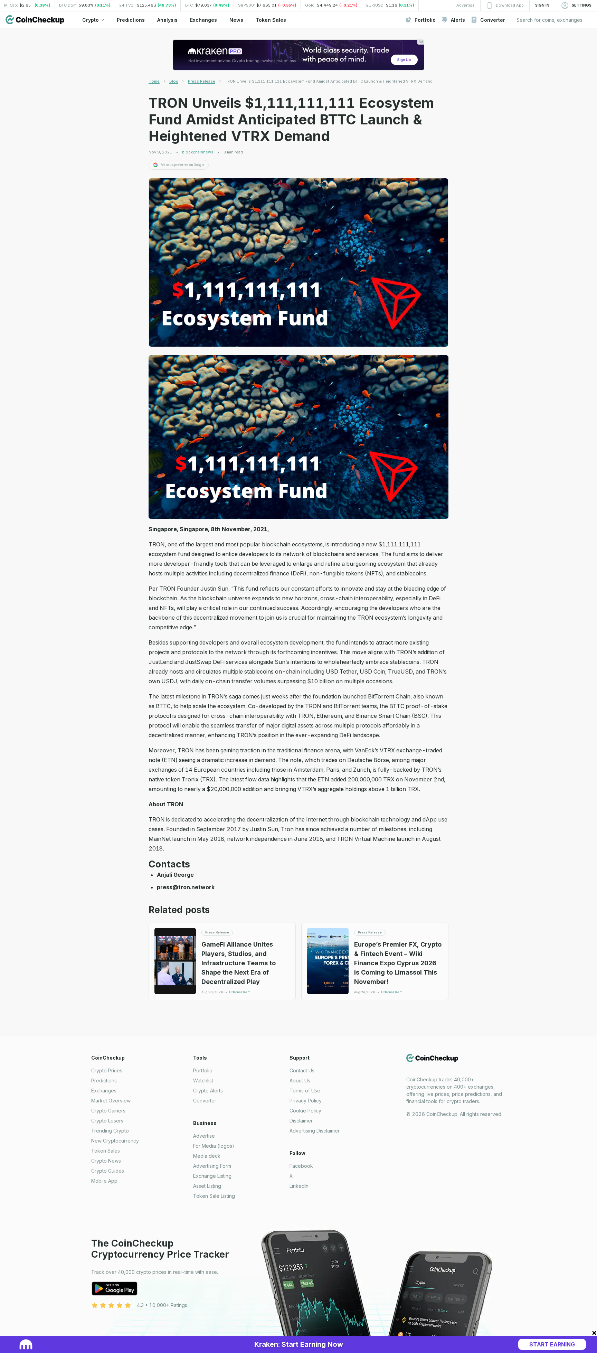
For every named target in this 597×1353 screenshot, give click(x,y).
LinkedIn (299, 1186)
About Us (300, 1080)
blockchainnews (198, 152)
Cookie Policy (305, 1111)
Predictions (104, 1080)
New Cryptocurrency (115, 1141)
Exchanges (103, 1090)
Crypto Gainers (108, 1111)
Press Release (201, 81)
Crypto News (106, 1161)
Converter (204, 1100)
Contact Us (302, 1070)
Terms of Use (305, 1090)
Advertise (204, 1136)
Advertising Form (212, 1166)
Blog (173, 81)
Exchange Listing (212, 1176)
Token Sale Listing (214, 1196)
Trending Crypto (110, 1131)
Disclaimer (301, 1121)
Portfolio (202, 1070)
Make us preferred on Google (182, 165)
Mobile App (104, 1181)
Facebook (301, 1166)
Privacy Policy (306, 1100)
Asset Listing (207, 1186)
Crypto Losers (107, 1121)
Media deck (206, 1156)
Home (154, 81)
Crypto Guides (107, 1171)
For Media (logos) (213, 1146)
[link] (329, 81)
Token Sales (105, 1151)
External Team (239, 992)
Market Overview (111, 1100)
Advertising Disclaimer (315, 1131)
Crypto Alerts (208, 1090)
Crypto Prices (106, 1070)
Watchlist (203, 1080)
